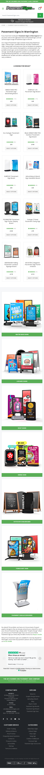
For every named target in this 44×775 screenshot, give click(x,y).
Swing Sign (33, 736)
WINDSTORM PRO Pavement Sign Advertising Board (11, 92)
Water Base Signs (33, 729)
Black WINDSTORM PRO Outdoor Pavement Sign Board (33, 135)
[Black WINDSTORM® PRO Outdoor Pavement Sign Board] (33, 121)
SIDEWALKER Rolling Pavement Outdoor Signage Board (11, 264)
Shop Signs (32, 733)
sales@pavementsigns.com (11, 709)
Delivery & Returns (11, 731)
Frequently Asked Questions (11, 736)
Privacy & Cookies (11, 741)
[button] (40, 8)
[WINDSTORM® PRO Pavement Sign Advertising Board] (11, 78)
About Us (32, 694)
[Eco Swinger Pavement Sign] (11, 121)
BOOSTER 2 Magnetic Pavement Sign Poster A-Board (32, 264)
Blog (32, 701)
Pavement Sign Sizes (33, 711)
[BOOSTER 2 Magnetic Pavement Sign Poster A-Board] (33, 251)
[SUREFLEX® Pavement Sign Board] (11, 165)
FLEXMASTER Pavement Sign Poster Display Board (11, 221)
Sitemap (11, 746)
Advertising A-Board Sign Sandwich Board (32, 177)
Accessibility (11, 743)
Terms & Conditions (11, 748)
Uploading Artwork (32, 699)
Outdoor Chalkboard (33, 738)
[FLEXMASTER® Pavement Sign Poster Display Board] (11, 208)
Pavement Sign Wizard (32, 709)
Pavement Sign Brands (32, 706)
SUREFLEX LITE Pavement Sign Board (32, 91)
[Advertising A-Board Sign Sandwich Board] (33, 165)
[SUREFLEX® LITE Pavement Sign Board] (33, 78)
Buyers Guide (37, 634)
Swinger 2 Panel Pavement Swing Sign (32, 220)
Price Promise (11, 733)
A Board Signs (33, 731)
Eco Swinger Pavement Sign (11, 134)
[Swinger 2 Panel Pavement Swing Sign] (33, 208)
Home (3, 25)
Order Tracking (11, 729)
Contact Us (11, 738)
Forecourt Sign (33, 741)
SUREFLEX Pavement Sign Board (11, 177)
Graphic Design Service (32, 696)
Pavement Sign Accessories (33, 743)
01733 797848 (7, 641)
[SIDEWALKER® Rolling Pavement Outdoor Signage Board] (11, 251)
